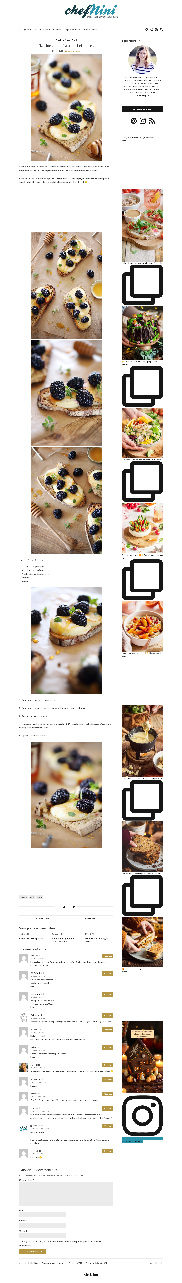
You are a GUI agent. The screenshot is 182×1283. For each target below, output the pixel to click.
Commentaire (26, 1180)
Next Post (90, 919)
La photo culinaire (72, 29)
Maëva (33, 1047)
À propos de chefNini (28, 1263)
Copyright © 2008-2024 (96, 1263)
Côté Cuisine (36, 973)
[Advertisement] (66, 208)
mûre (39, 897)
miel (32, 897)
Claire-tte (34, 1015)
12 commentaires (72, 51)
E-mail (23, 1220)
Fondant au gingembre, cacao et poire (64, 940)
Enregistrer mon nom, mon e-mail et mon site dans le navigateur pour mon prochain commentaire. (60, 1243)
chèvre (24, 897)
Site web (23, 1231)
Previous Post (42, 919)
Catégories (24, 29)
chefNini (36, 1126)
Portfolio (57, 29)
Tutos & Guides (41, 29)
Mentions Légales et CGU (70, 1263)
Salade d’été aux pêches (31, 938)
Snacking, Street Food (66, 40)
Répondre (108, 956)
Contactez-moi (91, 29)
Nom (22, 1210)
